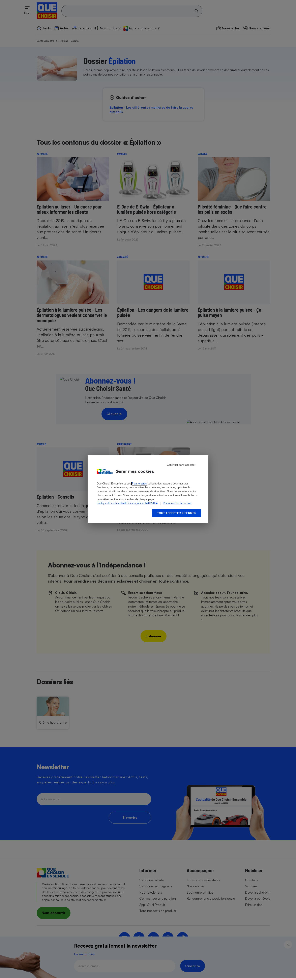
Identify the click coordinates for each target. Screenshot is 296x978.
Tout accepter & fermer (176, 513)
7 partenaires (139, 483)
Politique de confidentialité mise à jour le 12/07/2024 (127, 503)
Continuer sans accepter (181, 464)
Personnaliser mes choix (177, 503)
